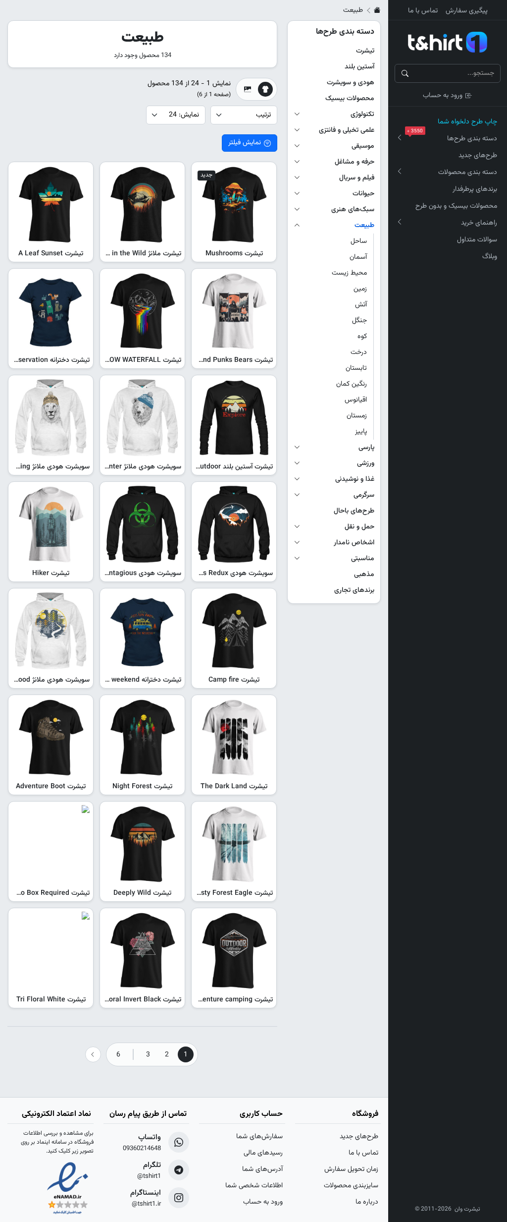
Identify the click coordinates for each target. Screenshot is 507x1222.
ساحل (359, 241)
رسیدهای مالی (263, 1153)
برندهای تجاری (354, 590)
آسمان (358, 257)
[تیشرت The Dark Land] (234, 737)
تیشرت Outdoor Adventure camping (218, 999)
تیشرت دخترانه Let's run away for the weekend (111, 680)
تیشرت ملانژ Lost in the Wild (138, 253)
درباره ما (366, 1202)
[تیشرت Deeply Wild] (142, 844)
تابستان (356, 368)
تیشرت (365, 51)
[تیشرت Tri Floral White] (51, 950)
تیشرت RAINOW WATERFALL (137, 360)
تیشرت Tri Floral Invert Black (137, 999)
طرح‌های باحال (354, 511)
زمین (360, 289)
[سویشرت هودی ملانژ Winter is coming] (51, 418)
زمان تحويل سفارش (351, 1169)
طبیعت (364, 225)
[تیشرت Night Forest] (142, 737)
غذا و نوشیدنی (354, 479)
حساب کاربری (261, 1114)
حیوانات (363, 193)
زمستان (357, 415)
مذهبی (364, 574)
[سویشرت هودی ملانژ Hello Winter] (142, 418)
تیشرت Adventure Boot (51, 786)
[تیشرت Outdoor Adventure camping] (234, 950)
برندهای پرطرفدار (475, 189)
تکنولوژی (362, 114)
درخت (359, 352)
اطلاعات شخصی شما (254, 1185)
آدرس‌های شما (262, 1169)
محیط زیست (349, 273)
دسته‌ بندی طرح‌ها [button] (454, 137)
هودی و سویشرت (350, 82)
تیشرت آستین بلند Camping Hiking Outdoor (208, 467)
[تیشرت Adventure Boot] (51, 737)
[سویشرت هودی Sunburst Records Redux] (234, 524)
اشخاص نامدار (354, 542)
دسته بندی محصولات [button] (467, 172)
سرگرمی (364, 495)
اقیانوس (356, 400)
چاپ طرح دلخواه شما (467, 121)
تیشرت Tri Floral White (51, 999)
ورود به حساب (442, 95)
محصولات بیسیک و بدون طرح (456, 206)
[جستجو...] (405, 73)
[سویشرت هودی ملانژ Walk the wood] (51, 631)
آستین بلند (359, 66)
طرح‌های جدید (477, 155)
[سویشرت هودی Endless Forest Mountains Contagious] (142, 524)
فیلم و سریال (356, 178)
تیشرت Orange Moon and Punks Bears (213, 360)
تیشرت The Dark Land (234, 786)
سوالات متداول (477, 239)
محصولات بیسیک (349, 98)
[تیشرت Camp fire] (234, 631)
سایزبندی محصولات (351, 1185)
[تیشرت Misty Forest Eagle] (234, 844)
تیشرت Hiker (50, 573)
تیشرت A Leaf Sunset (50, 253)
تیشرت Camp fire (233, 680)
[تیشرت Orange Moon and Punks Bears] (234, 311)
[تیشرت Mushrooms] (234, 204)
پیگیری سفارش (467, 10)
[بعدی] (93, 1054)
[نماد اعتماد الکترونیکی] (68, 1189)
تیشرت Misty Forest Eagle (233, 893)
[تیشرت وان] (447, 42)
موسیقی (363, 146)
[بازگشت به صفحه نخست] (377, 10)
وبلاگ (489, 256)
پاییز (361, 431)
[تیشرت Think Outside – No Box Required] (51, 844)
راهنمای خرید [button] (479, 223)
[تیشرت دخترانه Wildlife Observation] (51, 311)
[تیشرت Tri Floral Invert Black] (142, 950)
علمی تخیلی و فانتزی (346, 130)
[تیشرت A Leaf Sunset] (51, 204)
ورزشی (365, 463)
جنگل (359, 320)
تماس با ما (423, 10)
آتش (361, 304)
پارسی (366, 447)
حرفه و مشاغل (354, 162)
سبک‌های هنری (352, 209)
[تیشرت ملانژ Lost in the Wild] (142, 204)
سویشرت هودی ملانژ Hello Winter (131, 467)
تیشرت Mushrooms (234, 253)
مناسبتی (362, 558)
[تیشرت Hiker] (51, 524)
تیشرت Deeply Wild (142, 893)
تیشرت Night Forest (142, 786)
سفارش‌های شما (259, 1136)
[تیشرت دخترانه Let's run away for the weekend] (142, 631)
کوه (362, 336)
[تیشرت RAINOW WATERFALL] (142, 311)
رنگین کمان (351, 384)
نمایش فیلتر (244, 142)
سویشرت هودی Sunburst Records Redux (212, 573)
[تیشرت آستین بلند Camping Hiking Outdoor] (234, 418)
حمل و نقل (359, 527)
